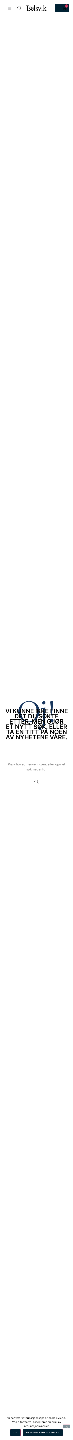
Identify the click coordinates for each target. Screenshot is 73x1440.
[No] (66, 1426)
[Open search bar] (19, 8)
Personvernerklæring (42, 1432)
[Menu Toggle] (10, 8)
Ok (15, 1432)
